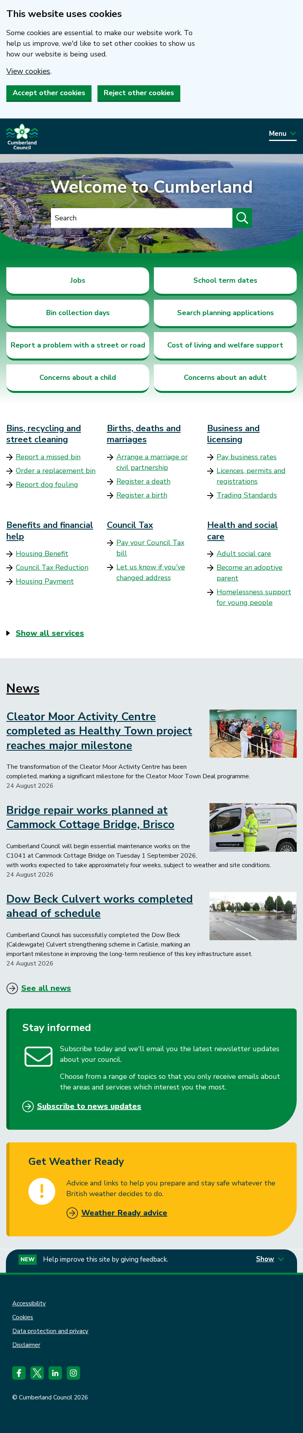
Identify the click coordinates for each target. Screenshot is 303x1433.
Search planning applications (225, 312)
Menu (277, 133)
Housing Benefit (42, 553)
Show (265, 1259)
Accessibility (29, 1303)
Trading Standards (247, 495)
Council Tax (130, 525)
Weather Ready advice (124, 1213)
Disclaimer (26, 1345)
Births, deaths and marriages (144, 434)
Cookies (22, 1317)
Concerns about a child (77, 377)
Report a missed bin (48, 457)
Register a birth (141, 495)
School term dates (225, 280)
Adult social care (244, 553)
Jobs (77, 280)
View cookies (28, 71)
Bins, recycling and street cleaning (43, 434)
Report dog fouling (47, 484)
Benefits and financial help (49, 531)
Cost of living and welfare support (225, 345)
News (22, 688)
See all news (46, 988)
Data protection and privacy (50, 1331)
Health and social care (242, 531)
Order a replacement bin (55, 470)
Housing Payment (45, 581)
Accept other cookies (49, 93)
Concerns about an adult (225, 377)
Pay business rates (247, 457)
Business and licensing (233, 434)
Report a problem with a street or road (78, 345)
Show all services (50, 633)
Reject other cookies (139, 93)
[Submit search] (242, 218)
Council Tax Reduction (52, 567)
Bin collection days (78, 312)
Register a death (143, 481)
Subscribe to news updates (89, 1106)
